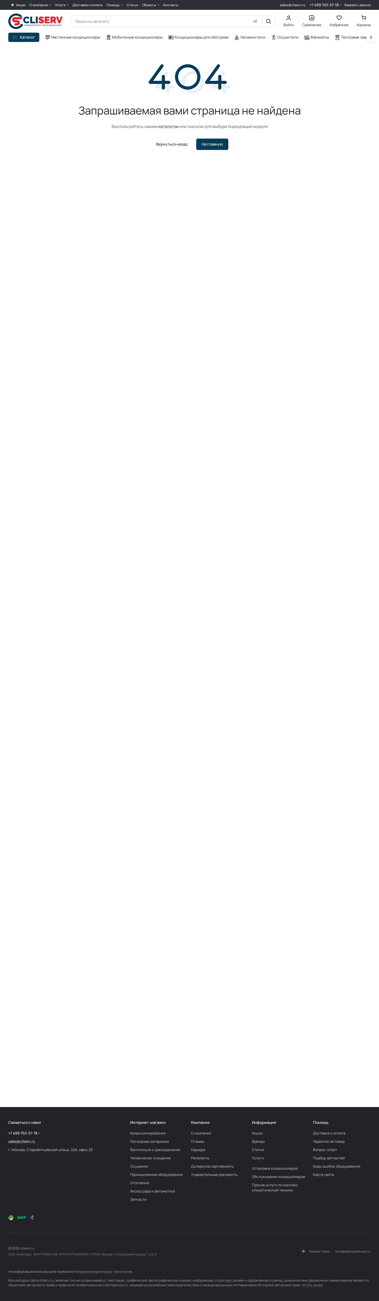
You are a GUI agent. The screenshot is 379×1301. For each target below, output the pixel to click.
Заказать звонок (357, 5)
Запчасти (138, 1199)
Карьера (198, 1149)
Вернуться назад (171, 144)
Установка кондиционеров (275, 1168)
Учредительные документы (214, 1174)
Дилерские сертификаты (212, 1166)
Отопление (139, 1182)
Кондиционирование (147, 1133)
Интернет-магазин (148, 1122)
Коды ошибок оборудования (336, 1166)
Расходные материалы (149, 1141)
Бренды (258, 1141)
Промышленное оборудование (156, 1174)
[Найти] (268, 21)
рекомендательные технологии (106, 1271)
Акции (257, 1133)
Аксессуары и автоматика (152, 1191)
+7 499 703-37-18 (324, 4)
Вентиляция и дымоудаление (155, 1149)
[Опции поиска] (255, 21)
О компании (201, 1133)
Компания (200, 1122)
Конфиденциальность (353, 1251)
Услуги (258, 1157)
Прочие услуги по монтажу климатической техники (275, 1187)
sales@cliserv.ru (292, 5)
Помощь (321, 1122)
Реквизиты (200, 1157)
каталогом (168, 126)
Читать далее (312, 1285)
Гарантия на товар (329, 1141)
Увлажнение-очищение (150, 1157)
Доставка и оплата (329, 1133)
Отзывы (197, 1141)
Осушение (139, 1166)
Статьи (258, 1149)
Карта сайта (323, 1174)
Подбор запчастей (329, 1157)
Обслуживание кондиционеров (278, 1176)
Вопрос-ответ (325, 1149)
